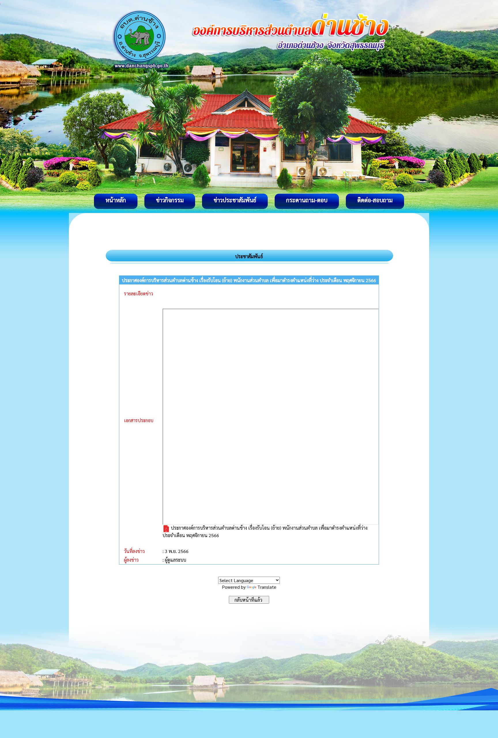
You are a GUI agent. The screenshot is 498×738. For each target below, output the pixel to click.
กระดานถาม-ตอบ (306, 200)
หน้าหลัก (115, 200)
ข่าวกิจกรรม (170, 200)
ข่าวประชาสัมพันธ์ (235, 200)
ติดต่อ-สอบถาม (375, 200)
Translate (266, 587)
